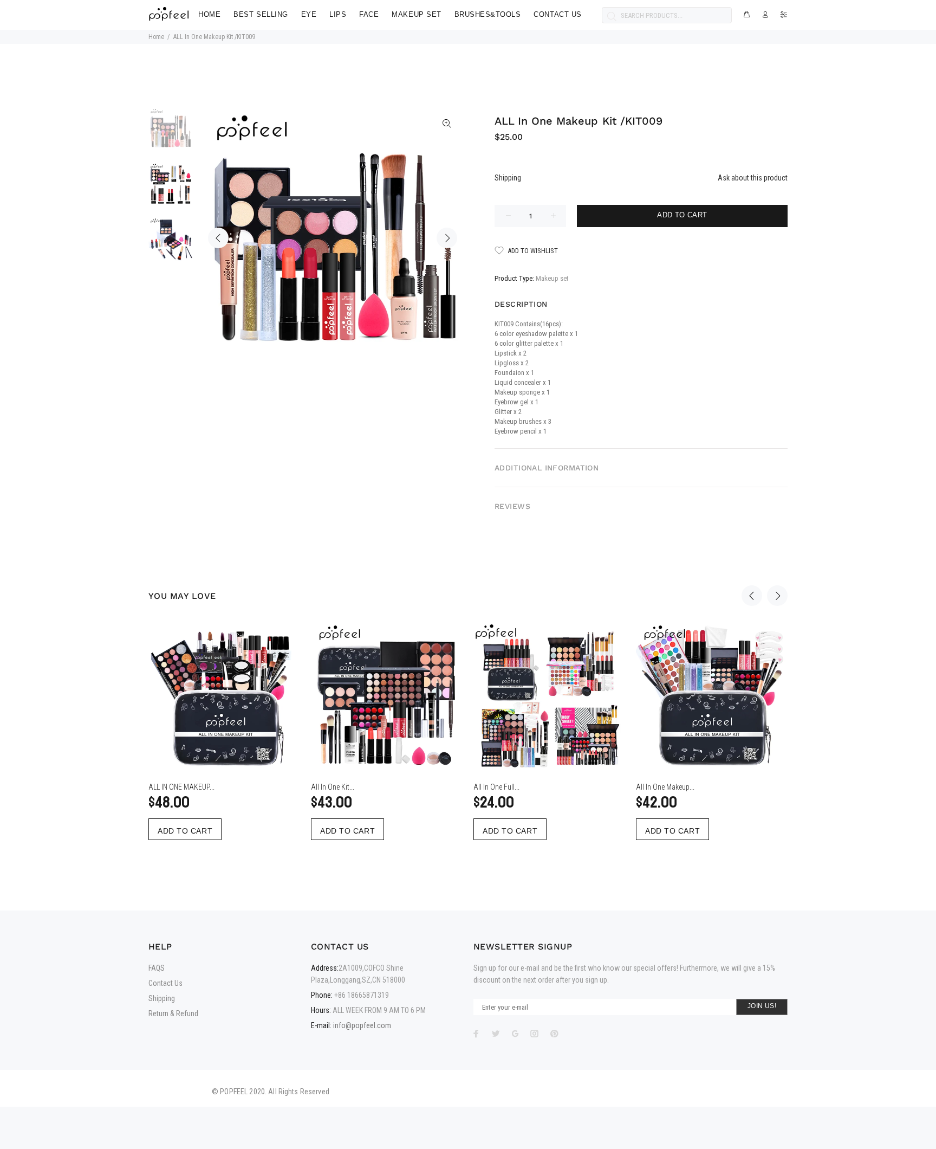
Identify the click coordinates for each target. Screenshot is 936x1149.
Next (447, 238)
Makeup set (552, 278)
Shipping (508, 177)
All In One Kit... (332, 787)
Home (156, 37)
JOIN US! (762, 1006)
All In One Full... (496, 787)
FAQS (156, 968)
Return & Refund (173, 1013)
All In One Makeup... (665, 787)
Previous (218, 238)
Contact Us (165, 983)
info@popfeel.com (362, 1025)
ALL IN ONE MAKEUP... (181, 787)
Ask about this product (753, 177)
